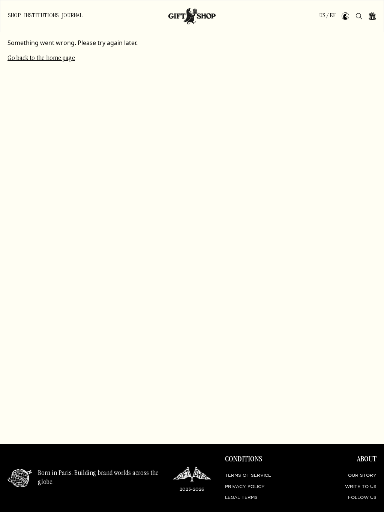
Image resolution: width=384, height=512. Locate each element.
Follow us (362, 498)
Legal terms (241, 498)
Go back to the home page (41, 58)
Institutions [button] (41, 15)
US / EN (327, 15)
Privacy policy (245, 487)
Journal (72, 15)
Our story (362, 475)
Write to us (360, 487)
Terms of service (248, 475)
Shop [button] (14, 15)
